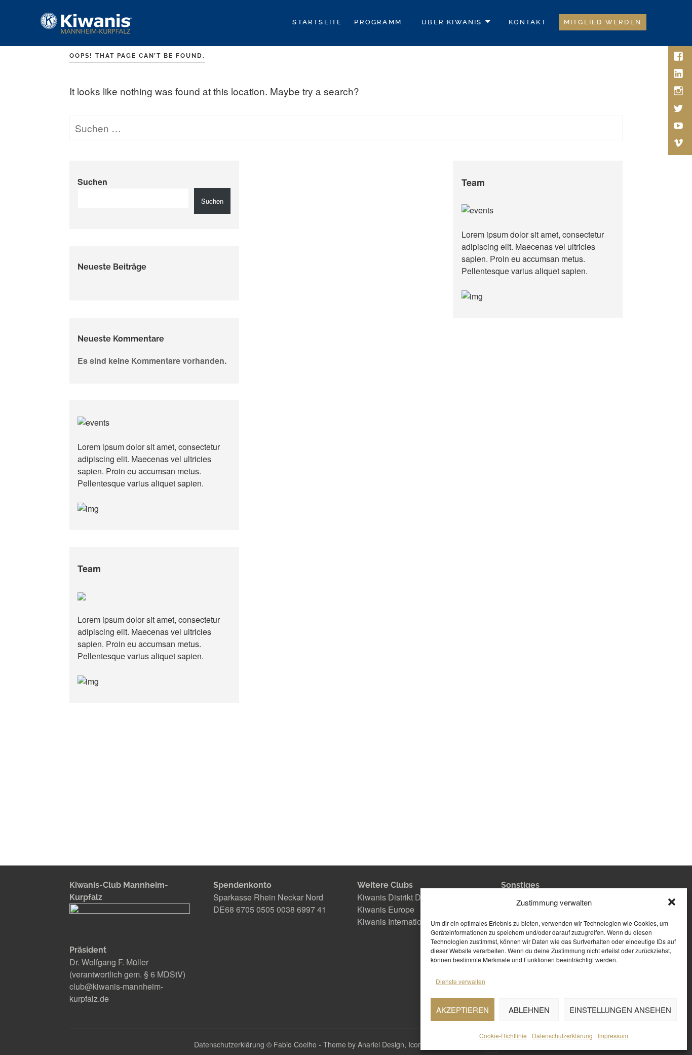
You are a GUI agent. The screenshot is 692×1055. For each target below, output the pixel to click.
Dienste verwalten (460, 981)
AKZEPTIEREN (462, 1009)
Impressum (613, 1035)
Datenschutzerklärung (562, 1035)
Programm (378, 22)
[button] (672, 902)
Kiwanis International (395, 921)
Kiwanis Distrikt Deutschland (408, 897)
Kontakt (527, 22)
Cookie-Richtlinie (503, 1035)
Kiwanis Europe (385, 909)
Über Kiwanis (451, 22)
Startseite (317, 22)
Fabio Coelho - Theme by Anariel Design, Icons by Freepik (369, 1044)
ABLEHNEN (529, 1009)
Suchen (92, 181)
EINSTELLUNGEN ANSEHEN (620, 1009)
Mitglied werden (602, 22)
